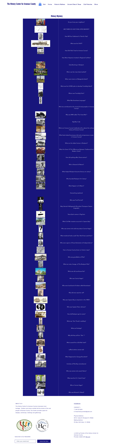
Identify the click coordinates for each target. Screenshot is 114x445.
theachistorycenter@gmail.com (83, 411)
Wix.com (88, 437)
